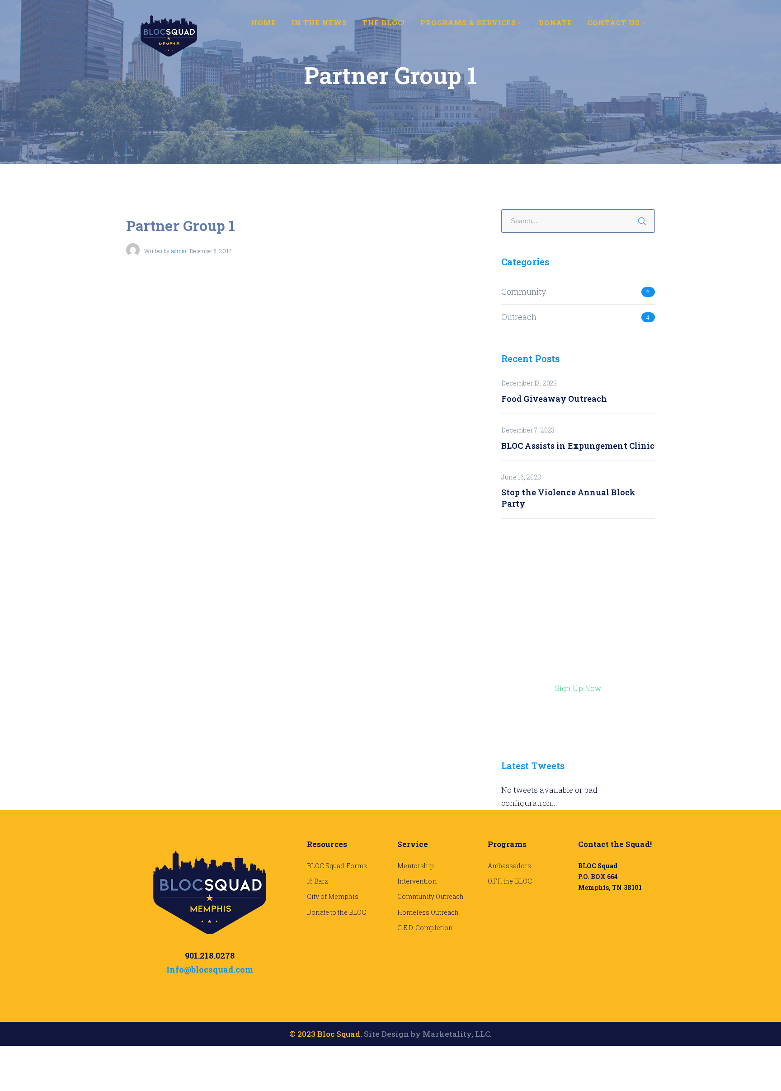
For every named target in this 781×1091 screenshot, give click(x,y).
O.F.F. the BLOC (510, 881)
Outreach (518, 316)
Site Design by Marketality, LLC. (428, 1034)
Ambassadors (510, 865)
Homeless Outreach (428, 912)
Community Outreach (430, 896)
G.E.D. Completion (425, 927)
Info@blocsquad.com (209, 969)
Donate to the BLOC (336, 912)
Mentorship (415, 865)
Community (523, 291)
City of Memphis (332, 896)
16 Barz (317, 881)
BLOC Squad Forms (337, 865)
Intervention (417, 881)
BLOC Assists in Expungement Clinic (577, 445)
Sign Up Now (578, 688)
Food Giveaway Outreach (554, 398)
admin (178, 250)
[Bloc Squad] (169, 34)
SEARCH (645, 219)
